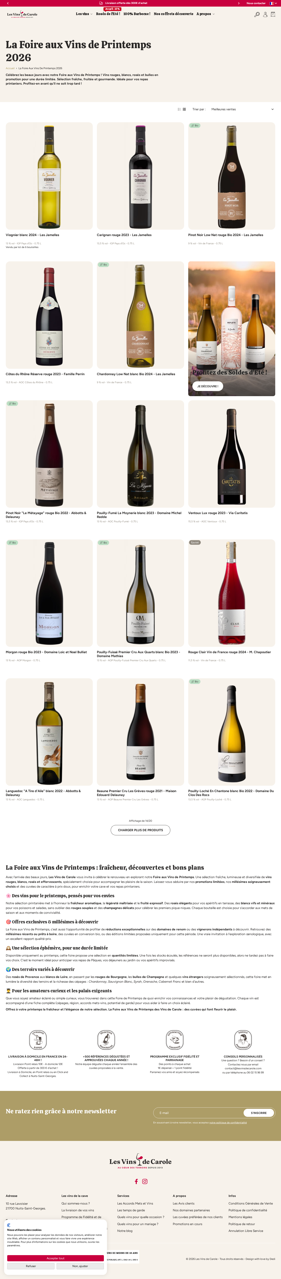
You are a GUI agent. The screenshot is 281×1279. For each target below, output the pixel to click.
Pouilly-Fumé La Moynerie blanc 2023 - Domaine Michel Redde (139, 515)
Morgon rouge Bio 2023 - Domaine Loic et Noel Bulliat (46, 652)
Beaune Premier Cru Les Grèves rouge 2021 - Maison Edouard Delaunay (136, 793)
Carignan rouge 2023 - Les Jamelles (124, 235)
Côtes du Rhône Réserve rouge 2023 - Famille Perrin (45, 374)
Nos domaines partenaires (191, 1210)
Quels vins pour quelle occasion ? (140, 1217)
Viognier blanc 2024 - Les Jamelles (32, 235)
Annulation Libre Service (246, 1231)
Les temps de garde (131, 1210)
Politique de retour (242, 1224)
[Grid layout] (184, 109)
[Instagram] (145, 1181)
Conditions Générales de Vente (251, 1203)
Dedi (272, 1258)
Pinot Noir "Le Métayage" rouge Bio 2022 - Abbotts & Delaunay (46, 515)
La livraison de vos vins (78, 1210)
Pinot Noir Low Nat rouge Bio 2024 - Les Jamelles (225, 235)
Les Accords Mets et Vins (135, 1203)
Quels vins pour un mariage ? (137, 1224)
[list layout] (179, 109)
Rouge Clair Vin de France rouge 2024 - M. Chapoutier (229, 652)
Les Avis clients (183, 1203)
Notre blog (124, 1231)
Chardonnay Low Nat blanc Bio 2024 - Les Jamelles (136, 374)
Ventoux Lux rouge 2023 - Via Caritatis (217, 513)
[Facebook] (136, 1181)
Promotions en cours (187, 1224)
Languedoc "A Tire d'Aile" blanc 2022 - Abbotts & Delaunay (43, 793)
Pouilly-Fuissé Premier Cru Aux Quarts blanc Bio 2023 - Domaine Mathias (138, 654)
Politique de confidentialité (248, 1210)
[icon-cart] (272, 14)
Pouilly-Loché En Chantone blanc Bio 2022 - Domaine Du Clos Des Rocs (231, 793)
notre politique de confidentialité (228, 1122)
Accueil (10, 68)
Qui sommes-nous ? (76, 1203)
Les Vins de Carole (206, 1258)
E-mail (164, 1113)
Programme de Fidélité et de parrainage (81, 1219)
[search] (257, 14)
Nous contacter (256, 3)
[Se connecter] (265, 14)
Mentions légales (240, 1217)
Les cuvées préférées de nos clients (198, 1217)
